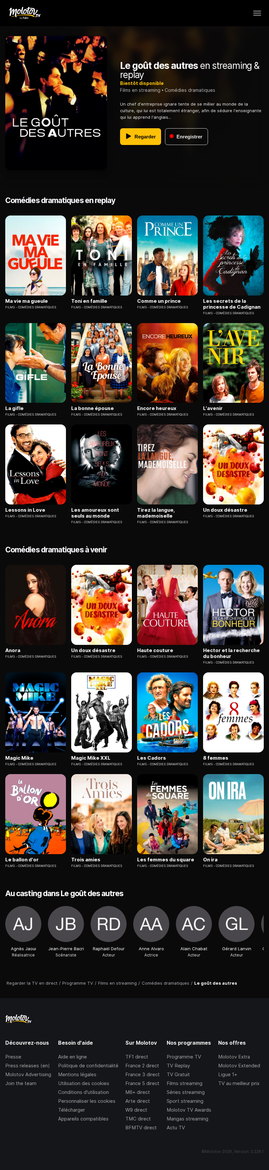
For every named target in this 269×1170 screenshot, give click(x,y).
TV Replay (178, 1065)
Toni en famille (89, 301)
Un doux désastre (225, 510)
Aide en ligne (72, 1057)
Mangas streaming (187, 1119)
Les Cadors (151, 758)
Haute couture (155, 650)
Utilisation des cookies (83, 1083)
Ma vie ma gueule (26, 301)
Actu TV (176, 1127)
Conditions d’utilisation (83, 1092)
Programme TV (184, 1057)
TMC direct (138, 1119)
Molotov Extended (239, 1065)
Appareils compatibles (83, 1119)
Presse (13, 1057)
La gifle (14, 408)
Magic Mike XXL (91, 758)
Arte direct (137, 1101)
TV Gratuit (178, 1074)
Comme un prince (159, 301)
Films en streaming (140, 90)
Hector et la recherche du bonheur (231, 653)
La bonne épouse (92, 408)
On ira (210, 860)
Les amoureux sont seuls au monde (95, 513)
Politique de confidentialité (88, 1065)
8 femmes (215, 758)
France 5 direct (142, 1083)
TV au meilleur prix (238, 1083)
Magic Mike (19, 758)
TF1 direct (136, 1057)
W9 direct (136, 1110)
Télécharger (71, 1110)
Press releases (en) (27, 1065)
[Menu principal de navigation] (257, 13)
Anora (12, 650)
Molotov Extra (234, 1057)
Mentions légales (77, 1074)
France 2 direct (142, 1065)
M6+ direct (137, 1092)
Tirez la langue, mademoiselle (156, 513)
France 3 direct (142, 1074)
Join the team (20, 1083)
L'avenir (213, 408)
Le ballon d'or (22, 860)
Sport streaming (185, 1101)
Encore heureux (156, 408)
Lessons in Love (25, 510)
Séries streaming (186, 1092)
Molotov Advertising (28, 1074)
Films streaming (184, 1083)
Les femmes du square (165, 860)
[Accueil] (24, 13)
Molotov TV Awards (189, 1110)
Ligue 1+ (227, 1074)
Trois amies (85, 860)
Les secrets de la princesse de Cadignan (231, 304)
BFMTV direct (141, 1127)
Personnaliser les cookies (86, 1101)
